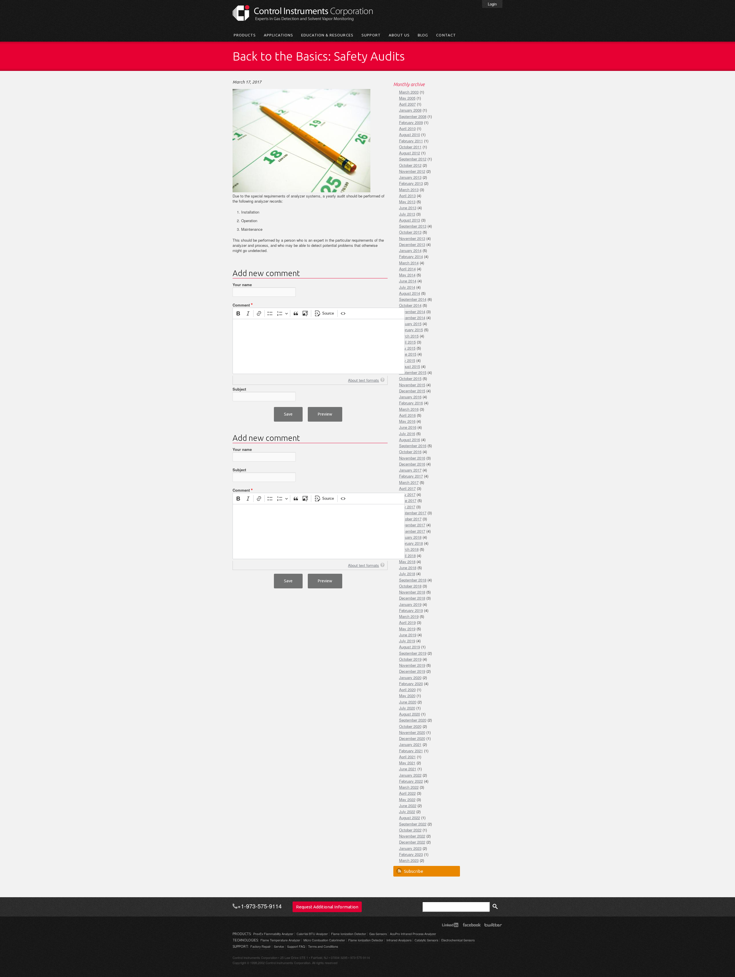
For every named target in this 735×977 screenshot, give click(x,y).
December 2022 (412, 842)
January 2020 (410, 677)
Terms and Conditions (323, 946)
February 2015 (411, 329)
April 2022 (407, 793)
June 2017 (407, 500)
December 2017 (412, 531)
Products (245, 35)
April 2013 (407, 195)
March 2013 (409, 189)
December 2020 (412, 738)
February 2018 (411, 543)
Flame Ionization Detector (348, 934)
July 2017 (407, 506)
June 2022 (407, 805)
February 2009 (411, 122)
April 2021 (407, 756)
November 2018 (412, 592)
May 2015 (407, 348)
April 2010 (407, 128)
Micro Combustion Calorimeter (324, 940)
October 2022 (410, 830)
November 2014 (412, 311)
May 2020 (407, 695)
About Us (399, 35)
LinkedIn (450, 924)
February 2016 (411, 403)
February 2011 (411, 141)
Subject (239, 389)
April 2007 (407, 104)
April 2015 (407, 342)
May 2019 (407, 628)
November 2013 (412, 238)
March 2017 (409, 482)
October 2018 (410, 586)
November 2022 (412, 836)
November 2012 (412, 171)
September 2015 (412, 372)
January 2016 (410, 397)
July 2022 (407, 811)
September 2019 (412, 653)
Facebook (471, 924)
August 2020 (409, 714)
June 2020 (407, 702)
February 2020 (411, 683)
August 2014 (409, 293)
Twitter (493, 924)
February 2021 (411, 750)
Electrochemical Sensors (458, 940)
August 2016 (409, 439)
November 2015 (412, 384)
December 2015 (412, 390)
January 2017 (410, 470)
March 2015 (409, 336)
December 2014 (412, 317)
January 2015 (410, 323)
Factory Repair (260, 946)
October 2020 (410, 726)
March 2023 (409, 860)
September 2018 (412, 580)
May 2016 (407, 421)
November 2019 (412, 665)
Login (492, 4)
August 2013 (409, 220)
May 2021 (407, 762)
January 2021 (410, 744)
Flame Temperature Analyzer (280, 940)
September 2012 (412, 159)
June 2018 (407, 567)
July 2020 (407, 708)
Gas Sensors (378, 934)
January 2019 (410, 604)
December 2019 (412, 671)
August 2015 (409, 366)
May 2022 (407, 799)
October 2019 (410, 659)
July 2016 (407, 433)
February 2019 (411, 610)
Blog (423, 35)
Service (279, 946)
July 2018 (407, 573)
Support (371, 35)
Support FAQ (296, 946)
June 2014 (407, 281)
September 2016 (412, 445)
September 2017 (412, 512)
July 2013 (407, 214)
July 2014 (407, 287)
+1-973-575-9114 (259, 906)
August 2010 (409, 134)
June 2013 (407, 207)
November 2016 (412, 458)
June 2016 (407, 427)
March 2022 (409, 787)
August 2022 (409, 817)
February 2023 (411, 854)
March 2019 (409, 616)
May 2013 (407, 201)
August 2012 (409, 153)
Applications (278, 35)
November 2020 (412, 732)
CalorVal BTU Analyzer (312, 934)
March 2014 (409, 262)
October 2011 (410, 147)
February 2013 (411, 183)
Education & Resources (327, 35)
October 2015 (410, 378)
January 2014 (410, 250)
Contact (446, 35)
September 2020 (412, 720)
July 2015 (407, 360)
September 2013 (412, 226)
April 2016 (407, 415)
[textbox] (319, 346)
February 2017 (411, 476)
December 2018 (412, 598)
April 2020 (407, 689)
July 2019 (407, 640)
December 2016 (412, 464)
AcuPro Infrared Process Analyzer (413, 934)
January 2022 (410, 775)
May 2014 (407, 275)
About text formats (363, 380)
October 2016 (410, 451)
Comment (241, 305)
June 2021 (407, 768)
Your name (242, 284)
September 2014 (412, 299)
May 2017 (407, 494)
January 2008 (410, 110)
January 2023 (410, 848)
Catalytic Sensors (426, 940)
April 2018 (407, 555)
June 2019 (407, 634)
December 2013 (412, 244)
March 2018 (409, 549)
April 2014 (407, 269)
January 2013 (410, 177)
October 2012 (410, 165)
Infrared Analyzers (398, 940)
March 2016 (409, 409)
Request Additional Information (327, 906)
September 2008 (412, 116)
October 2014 (410, 305)
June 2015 (407, 354)
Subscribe (413, 871)
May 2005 (407, 98)
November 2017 (412, 525)
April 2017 (407, 488)
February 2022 (411, 781)
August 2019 (409, 647)
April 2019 (407, 622)
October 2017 (410, 519)
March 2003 (409, 92)
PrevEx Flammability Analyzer (273, 934)
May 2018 (407, 561)
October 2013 (410, 232)
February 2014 (411, 256)
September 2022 (412, 824)
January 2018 (410, 537)
